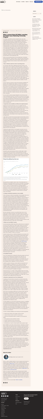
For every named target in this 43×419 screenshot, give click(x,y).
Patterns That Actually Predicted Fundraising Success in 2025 (36, 38)
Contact (17, 399)
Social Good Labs (13, 369)
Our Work (23, 1)
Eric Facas (18, 30)
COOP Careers (24, 241)
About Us (27, 1)
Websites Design (3, 408)
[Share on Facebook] (3, 32)
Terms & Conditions (4, 399)
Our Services (18, 1)
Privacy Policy (26, 404)
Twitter (17, 379)
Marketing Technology (4, 416)
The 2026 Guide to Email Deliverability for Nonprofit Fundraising (36, 25)
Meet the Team (18, 396)
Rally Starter (24, 368)
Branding (2, 404)
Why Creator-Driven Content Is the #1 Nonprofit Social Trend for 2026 (36, 29)
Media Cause (12, 363)
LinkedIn (20, 379)
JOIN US (26, 398)
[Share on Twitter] (5, 32)
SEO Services (3, 412)
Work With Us (38, 1)
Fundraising (2, 409)
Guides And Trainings (18, 402)
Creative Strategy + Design (5, 405)
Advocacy (2, 413)
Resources (31, 1)
